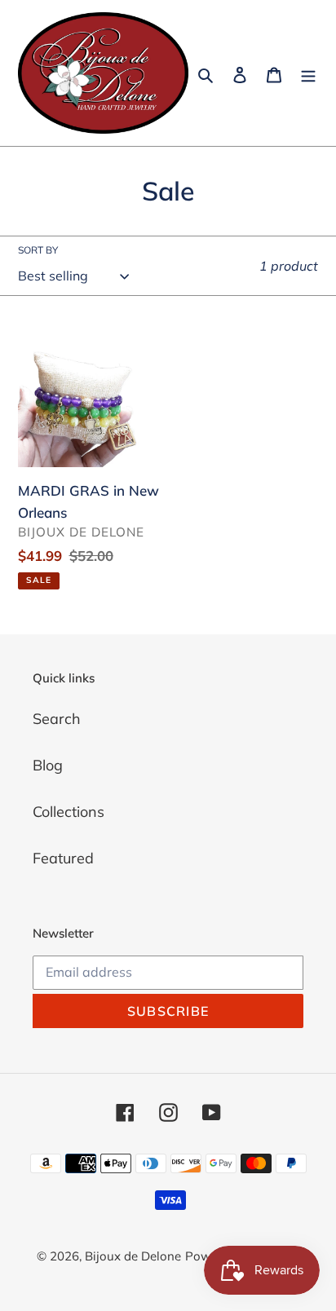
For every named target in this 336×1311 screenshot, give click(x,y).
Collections (68, 811)
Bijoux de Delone (133, 1256)
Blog (48, 765)
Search (57, 718)
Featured (63, 858)
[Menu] (308, 73)
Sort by (38, 250)
